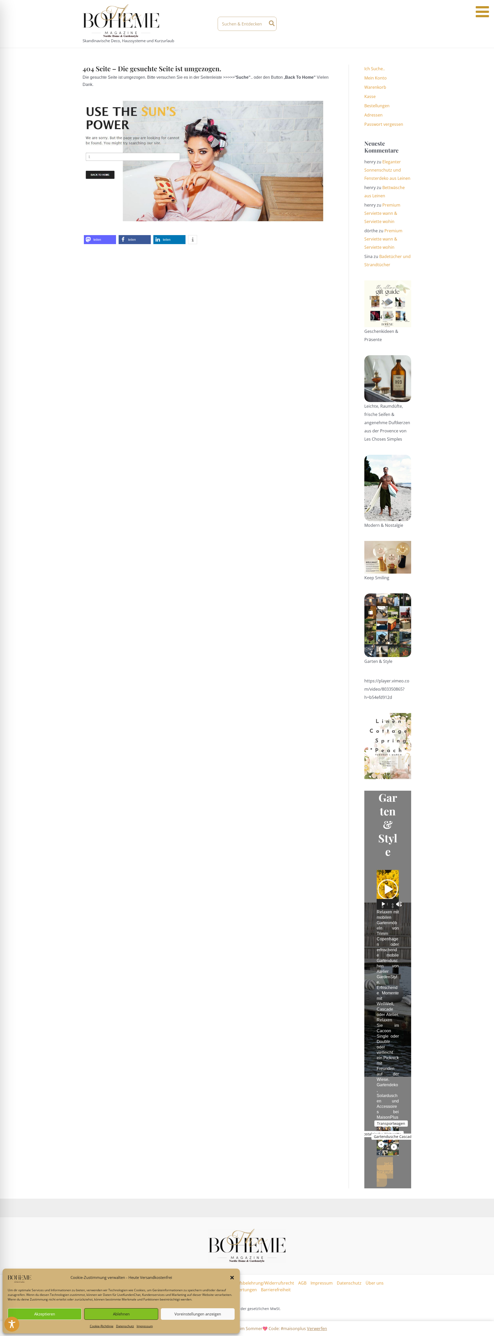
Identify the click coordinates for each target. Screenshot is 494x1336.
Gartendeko (387, 1085)
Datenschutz (125, 1326)
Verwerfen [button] (317, 1328)
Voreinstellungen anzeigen (197, 1313)
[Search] (272, 24)
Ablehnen (121, 1313)
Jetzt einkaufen (385, 1172)
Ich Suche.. (374, 69)
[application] (388, 889)
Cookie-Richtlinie (101, 1326)
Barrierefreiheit (276, 1290)
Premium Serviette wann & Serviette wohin (382, 213)
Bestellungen (377, 106)
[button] (232, 1277)
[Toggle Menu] (482, 12)
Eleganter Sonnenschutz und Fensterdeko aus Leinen (387, 170)
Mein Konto (375, 78)
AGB (302, 1283)
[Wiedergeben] (383, 904)
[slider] (387, 904)
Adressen (373, 115)
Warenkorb (375, 87)
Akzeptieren (44, 1313)
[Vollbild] (399, 904)
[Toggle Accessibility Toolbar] (12, 1324)
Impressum (145, 1326)
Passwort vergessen (383, 124)
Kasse (370, 96)
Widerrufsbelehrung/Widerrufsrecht (258, 1283)
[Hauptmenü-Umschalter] (407, 23)
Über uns (375, 1283)
